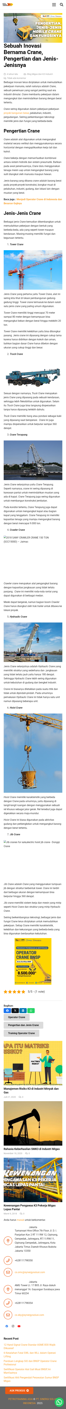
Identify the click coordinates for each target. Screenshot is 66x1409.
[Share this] (7, 1010)
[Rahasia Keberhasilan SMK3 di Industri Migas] (33, 1128)
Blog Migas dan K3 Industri (40, 74)
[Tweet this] (15, 1010)
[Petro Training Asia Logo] (7, 4)
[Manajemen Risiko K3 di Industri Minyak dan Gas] (33, 1070)
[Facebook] (7, 1326)
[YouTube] (19, 1326)
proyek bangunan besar (16, 113)
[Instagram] (13, 1326)
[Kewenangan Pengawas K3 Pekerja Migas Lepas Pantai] (33, 1186)
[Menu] (54, 5)
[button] (61, 4)
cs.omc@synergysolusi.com (30, 1272)
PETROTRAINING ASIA (20, 1399)
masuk (20, 1219)
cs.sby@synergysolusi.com (29, 1314)
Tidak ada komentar (16, 78)
